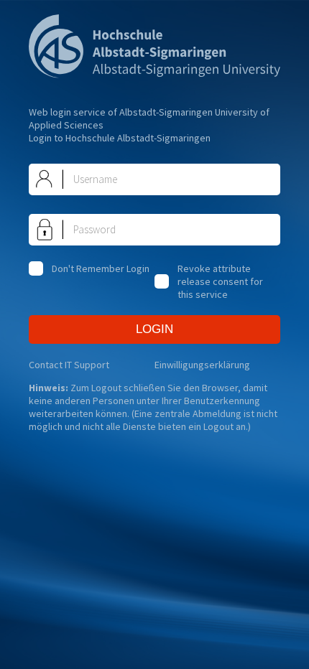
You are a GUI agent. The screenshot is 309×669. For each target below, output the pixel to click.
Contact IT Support (69, 364)
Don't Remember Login (100, 268)
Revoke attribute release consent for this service (220, 281)
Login (154, 329)
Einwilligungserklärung (202, 364)
